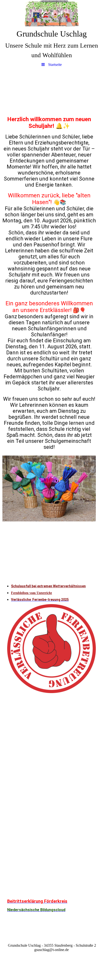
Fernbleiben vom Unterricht (31, 593)
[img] (51, 13)
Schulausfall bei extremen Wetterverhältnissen (48, 586)
